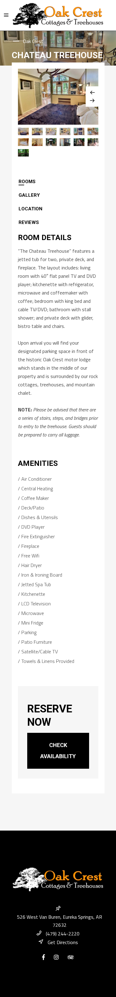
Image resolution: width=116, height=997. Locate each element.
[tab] (58, 181)
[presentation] (58, 181)
